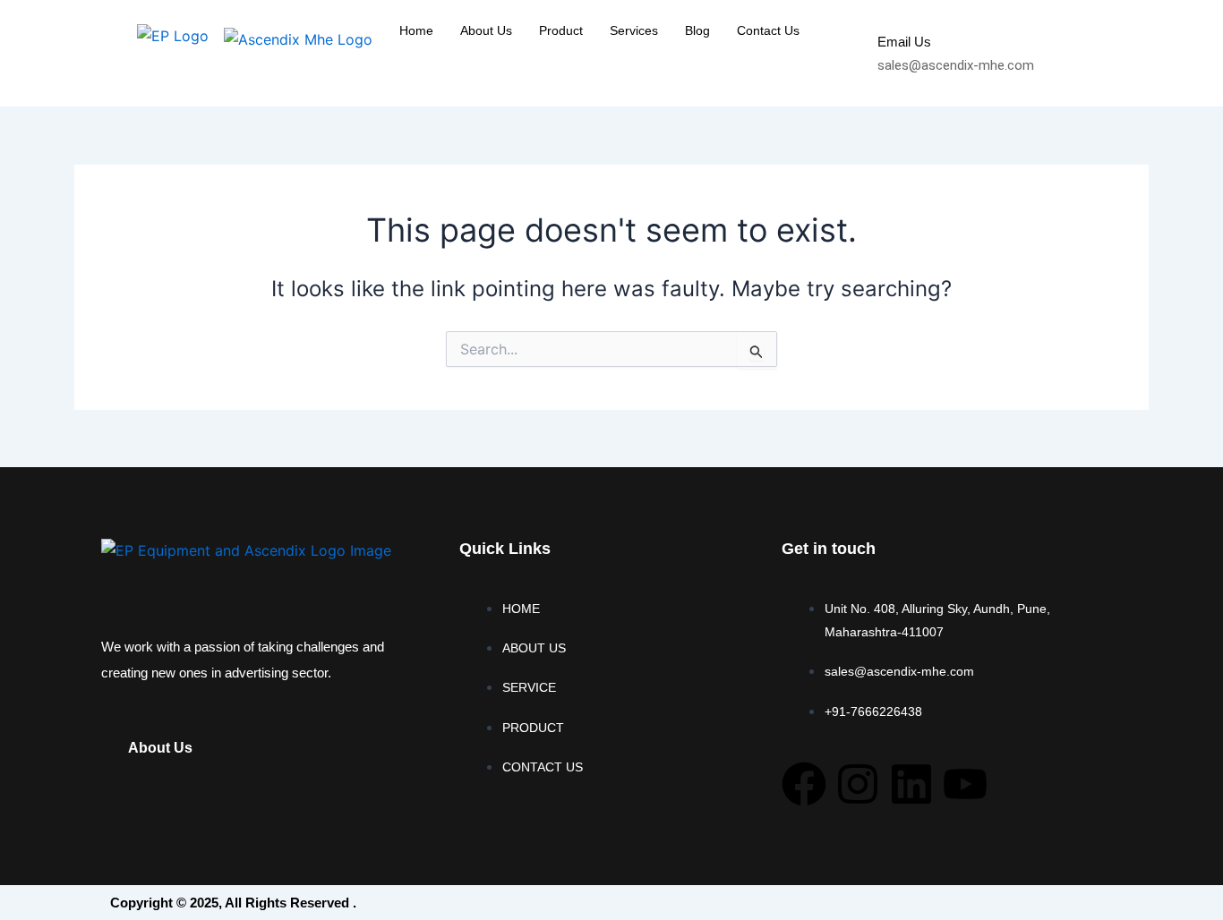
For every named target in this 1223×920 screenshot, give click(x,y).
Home (416, 30)
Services (634, 30)
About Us (486, 30)
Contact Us (768, 30)
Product (561, 30)
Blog (697, 30)
